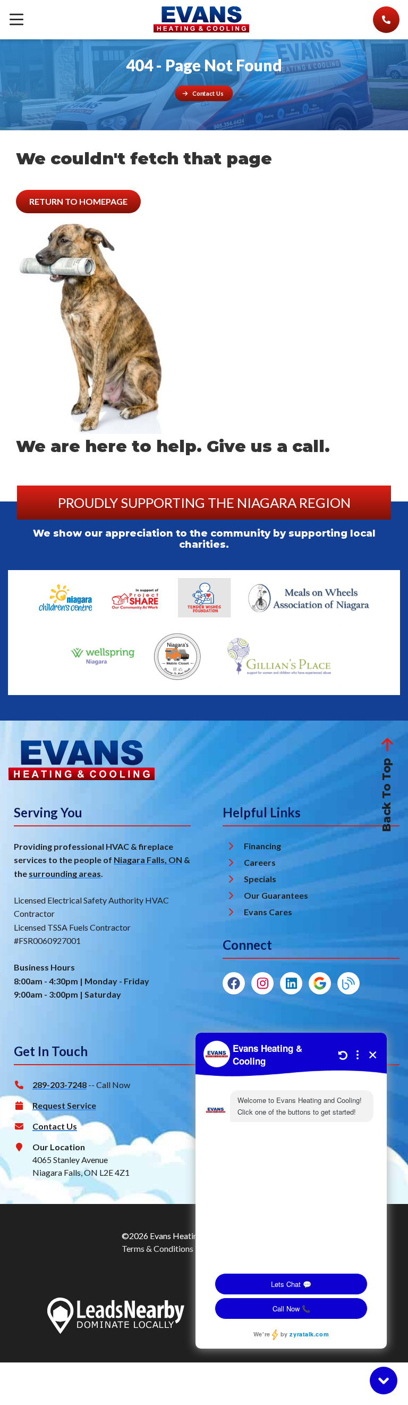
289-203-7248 (59, 1085)
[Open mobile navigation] (16, 20)
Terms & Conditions (157, 1248)
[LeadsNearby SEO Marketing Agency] (115, 1317)
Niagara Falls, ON (148, 860)
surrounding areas (65, 873)
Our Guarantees (276, 895)
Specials (260, 879)
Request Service (64, 1105)
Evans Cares (268, 912)
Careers (260, 862)
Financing (262, 846)
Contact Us (54, 1126)
